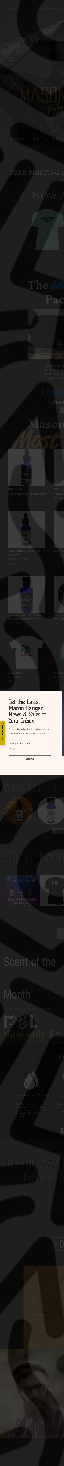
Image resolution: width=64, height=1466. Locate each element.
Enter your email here (20, 743)
